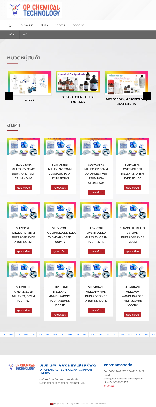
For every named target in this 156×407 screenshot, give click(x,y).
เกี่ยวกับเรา (26, 25)
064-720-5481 (135, 371)
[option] (29, 89)
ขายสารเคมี (109, 386)
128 (11, 334)
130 (26, 334)
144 (130, 334)
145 (138, 334)
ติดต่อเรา (78, 25)
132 (40, 334)
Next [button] (147, 96)
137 (77, 334)
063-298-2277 (117, 371)
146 (146, 334)
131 (33, 334)
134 (55, 334)
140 (100, 334)
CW (66, 403)
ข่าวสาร (60, 25)
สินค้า (44, 25)
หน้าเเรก (13, 34)
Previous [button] (9, 96)
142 (115, 334)
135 (62, 334)
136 (70, 334)
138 (85, 334)
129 (18, 334)
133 (47, 334)
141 (107, 334)
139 (92, 334)
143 (122, 334)
